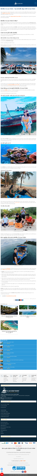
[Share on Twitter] (17, 300)
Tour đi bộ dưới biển (4, 405)
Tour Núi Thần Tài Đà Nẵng (5, 414)
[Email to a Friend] (19, 300)
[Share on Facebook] (16, 300)
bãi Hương (8, 268)
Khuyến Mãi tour (3, 428)
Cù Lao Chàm (16, 202)
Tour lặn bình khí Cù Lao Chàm (11, 295)
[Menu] (1, 3)
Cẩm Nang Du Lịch (4, 430)
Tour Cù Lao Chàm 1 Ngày (5, 404)
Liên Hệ (2, 431)
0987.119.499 (22, 460)
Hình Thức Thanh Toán (4, 422)
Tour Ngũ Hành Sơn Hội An (5, 416)
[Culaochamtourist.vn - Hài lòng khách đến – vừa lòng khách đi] (18, 3)
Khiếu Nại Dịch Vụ (3, 425)
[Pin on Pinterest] (21, 300)
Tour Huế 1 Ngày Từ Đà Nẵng (5, 413)
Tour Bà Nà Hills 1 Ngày (4, 411)
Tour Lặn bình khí (3, 407)
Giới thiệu (2, 433)
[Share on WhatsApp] (14, 300)
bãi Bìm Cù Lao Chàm (6, 269)
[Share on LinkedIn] (22, 300)
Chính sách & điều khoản (5, 423)
